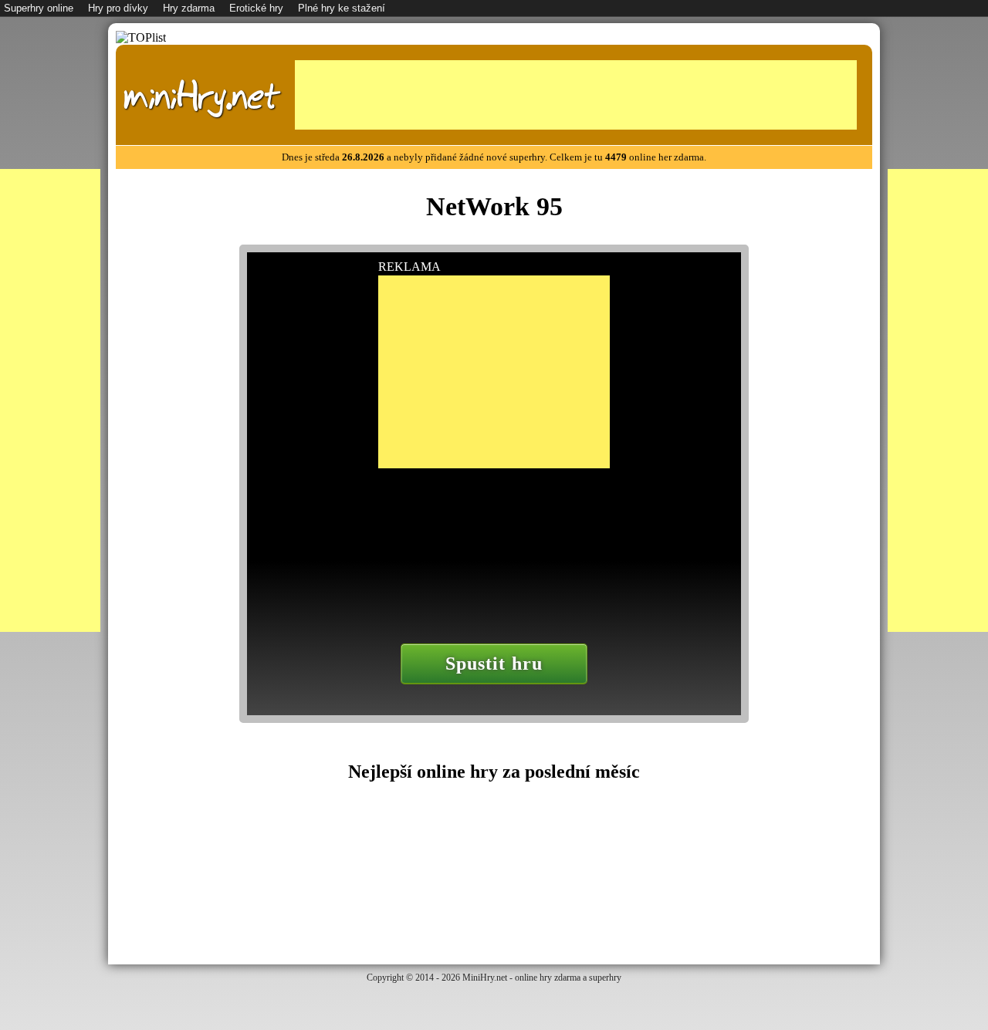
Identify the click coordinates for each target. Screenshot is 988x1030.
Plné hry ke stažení (341, 8)
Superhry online (38, 8)
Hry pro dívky (118, 8)
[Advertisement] (576, 95)
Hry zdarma (189, 8)
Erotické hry (256, 8)
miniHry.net (202, 97)
